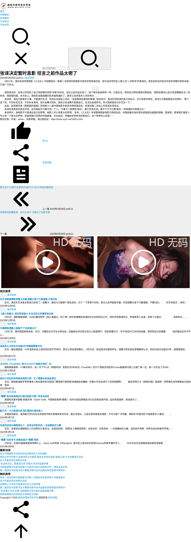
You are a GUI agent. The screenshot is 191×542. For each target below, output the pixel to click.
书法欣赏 (4, 25)
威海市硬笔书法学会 (28, 497)
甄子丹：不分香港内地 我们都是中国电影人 (21, 411)
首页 (2, 11)
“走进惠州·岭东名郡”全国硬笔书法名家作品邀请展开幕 (27, 491)
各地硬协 (4, 18)
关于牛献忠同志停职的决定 (13, 460)
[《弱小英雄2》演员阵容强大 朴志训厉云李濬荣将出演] (3, 309)
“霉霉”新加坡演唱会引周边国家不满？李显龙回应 (24, 396)
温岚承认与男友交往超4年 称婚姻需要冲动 (21, 346)
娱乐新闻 (29, 78)
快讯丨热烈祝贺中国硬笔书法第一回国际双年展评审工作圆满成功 (32, 477)
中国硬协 (4, 15)
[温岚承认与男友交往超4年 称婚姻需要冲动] (3, 342)
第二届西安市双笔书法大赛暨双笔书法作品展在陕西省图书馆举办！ (33, 470)
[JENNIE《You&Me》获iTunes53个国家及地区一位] (3, 359)
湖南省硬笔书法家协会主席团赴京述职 (19, 494)
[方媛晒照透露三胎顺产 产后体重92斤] (3, 324)
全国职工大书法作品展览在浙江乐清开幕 (20, 484)
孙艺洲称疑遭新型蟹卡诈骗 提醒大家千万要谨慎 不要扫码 (28, 299)
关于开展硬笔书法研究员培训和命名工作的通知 (23, 453)
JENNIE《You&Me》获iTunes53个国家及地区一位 (25, 364)
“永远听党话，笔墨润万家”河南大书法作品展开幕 (24, 463)
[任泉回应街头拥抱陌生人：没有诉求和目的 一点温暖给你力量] (3, 421)
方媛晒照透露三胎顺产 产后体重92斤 (18, 328)
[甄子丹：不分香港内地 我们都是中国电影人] (3, 406)
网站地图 (52, 497)
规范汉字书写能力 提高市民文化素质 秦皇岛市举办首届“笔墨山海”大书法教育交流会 (41, 457)
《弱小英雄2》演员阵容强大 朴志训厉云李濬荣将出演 (26, 314)
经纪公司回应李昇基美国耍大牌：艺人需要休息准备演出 (28, 378)
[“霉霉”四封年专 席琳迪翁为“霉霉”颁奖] (3, 435)
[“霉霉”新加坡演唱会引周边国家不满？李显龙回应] (3, 392)
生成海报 (46, 162)
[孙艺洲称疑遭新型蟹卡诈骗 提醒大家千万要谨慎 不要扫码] (3, 295)
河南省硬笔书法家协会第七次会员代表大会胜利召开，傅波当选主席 (33, 467)
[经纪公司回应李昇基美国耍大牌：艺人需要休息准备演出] (3, 374)
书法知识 (4, 21)
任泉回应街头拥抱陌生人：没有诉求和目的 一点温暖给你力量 (30, 425)
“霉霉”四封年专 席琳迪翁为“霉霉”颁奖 (19, 440)
